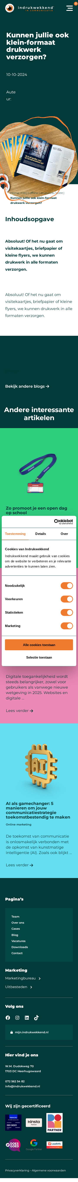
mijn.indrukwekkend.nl (32, 1032)
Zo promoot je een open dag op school (36, 510)
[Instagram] (17, 1017)
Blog (14, 935)
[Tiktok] (36, 1017)
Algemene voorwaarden (49, 1170)
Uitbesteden (16, 987)
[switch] (67, 598)
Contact (17, 953)
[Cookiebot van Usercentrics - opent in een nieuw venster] (55, 522)
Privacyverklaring (17, 1170)
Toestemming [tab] (15, 534)
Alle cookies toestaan (39, 644)
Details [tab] (40, 534)
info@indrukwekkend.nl (22, 1086)
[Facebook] (7, 1017)
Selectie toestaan (39, 657)
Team (15, 916)
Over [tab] (64, 534)
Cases (15, 928)
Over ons (17, 922)
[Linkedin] (26, 1017)
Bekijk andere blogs (25, 386)
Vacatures (18, 941)
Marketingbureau (20, 978)
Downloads (19, 947)
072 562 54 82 (14, 1081)
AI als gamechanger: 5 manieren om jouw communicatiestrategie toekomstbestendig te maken (38, 810)
